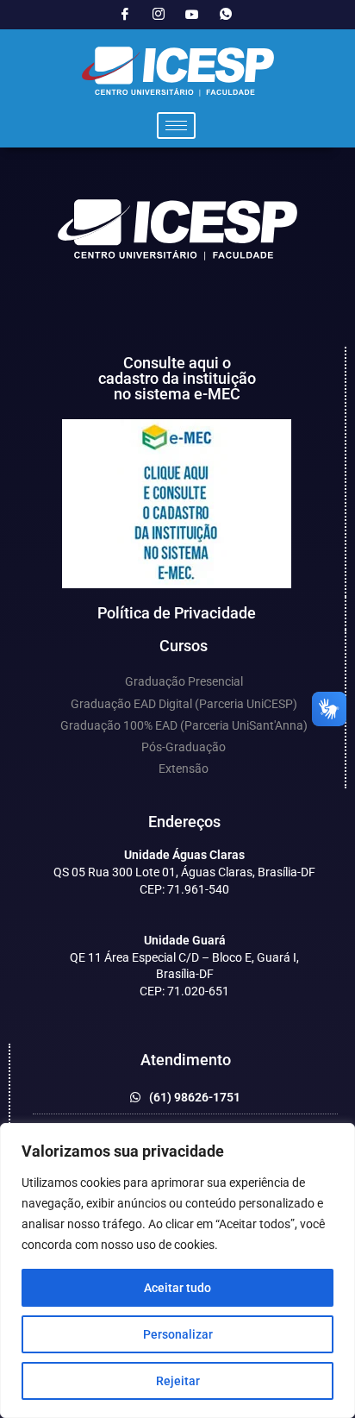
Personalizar (178, 1334)
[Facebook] (125, 15)
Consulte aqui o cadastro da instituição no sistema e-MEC (177, 378)
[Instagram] (158, 15)
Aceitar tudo (177, 1288)
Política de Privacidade (176, 613)
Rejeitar (178, 1381)
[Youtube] (192, 15)
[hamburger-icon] (176, 125)
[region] (177, 1270)
